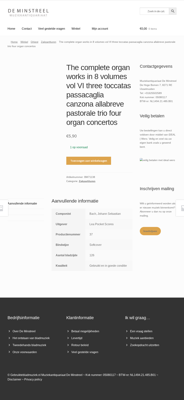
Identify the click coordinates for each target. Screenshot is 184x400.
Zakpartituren (48, 41)
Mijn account (100, 28)
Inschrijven (150, 231)
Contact (27, 28)
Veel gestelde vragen (51, 28)
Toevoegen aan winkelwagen (88, 160)
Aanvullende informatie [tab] (22, 203)
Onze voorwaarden (25, 352)
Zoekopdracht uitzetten (144, 345)
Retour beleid (80, 345)
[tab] (26, 212)
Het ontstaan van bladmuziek (31, 338)
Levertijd (76, 338)
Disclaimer (14, 379)
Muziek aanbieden (142, 338)
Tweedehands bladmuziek (29, 345)
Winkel (76, 28)
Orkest (34, 41)
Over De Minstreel (24, 331)
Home (11, 28)
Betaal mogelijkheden (85, 331)
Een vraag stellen (141, 331)
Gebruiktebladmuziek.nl (25, 374)
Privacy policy (33, 379)
